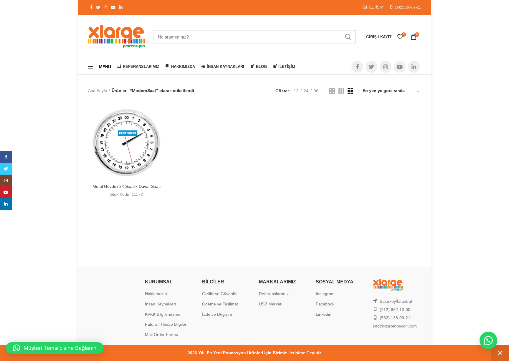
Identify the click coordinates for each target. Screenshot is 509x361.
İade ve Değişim (217, 314)
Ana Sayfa (97, 90)
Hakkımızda (156, 293)
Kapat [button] (500, 353)
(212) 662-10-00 (395, 309)
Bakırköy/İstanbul (396, 301)
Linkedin (323, 314)
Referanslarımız (274, 293)
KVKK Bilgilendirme (163, 314)
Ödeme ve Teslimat (220, 304)
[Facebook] (6, 157)
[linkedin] (6, 204)
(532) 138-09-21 (408, 7)
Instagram (325, 293)
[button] (488, 340)
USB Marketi (270, 304)
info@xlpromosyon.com (395, 326)
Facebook (325, 304)
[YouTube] (6, 192)
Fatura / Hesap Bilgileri (166, 324)
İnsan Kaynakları (160, 304)
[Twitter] (6, 169)
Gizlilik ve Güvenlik (219, 293)
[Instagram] (6, 180)
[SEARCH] (348, 37)
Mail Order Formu (161, 334)
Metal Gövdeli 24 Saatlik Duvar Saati (126, 186)
